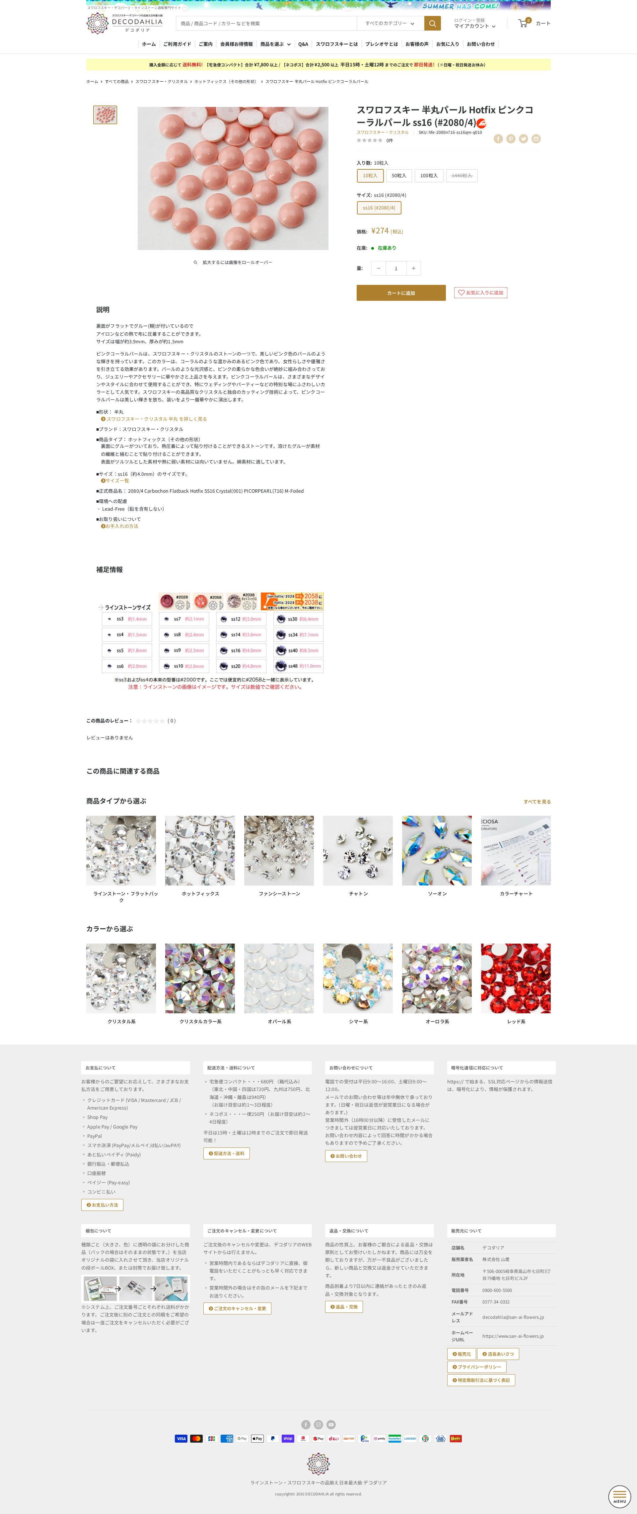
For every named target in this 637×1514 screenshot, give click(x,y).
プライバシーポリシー (479, 1367)
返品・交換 (346, 1307)
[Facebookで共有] (498, 138)
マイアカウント (472, 25)
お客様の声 (417, 44)
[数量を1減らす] (379, 268)
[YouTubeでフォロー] (331, 1424)
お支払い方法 (104, 1205)
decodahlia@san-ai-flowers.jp (513, 1317)
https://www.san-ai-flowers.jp (513, 1336)
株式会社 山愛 (496, 1259)
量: (360, 268)
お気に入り (448, 44)
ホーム (149, 44)
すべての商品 (117, 81)
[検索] (432, 23)
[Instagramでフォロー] (318, 1424)
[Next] (550, 977)
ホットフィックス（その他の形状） (226, 81)
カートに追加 (401, 293)
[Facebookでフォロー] (306, 1424)
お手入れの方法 (122, 526)
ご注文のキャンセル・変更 (239, 1308)
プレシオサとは (381, 44)
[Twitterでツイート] (523, 138)
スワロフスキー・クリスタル (161, 81)
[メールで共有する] (536, 138)
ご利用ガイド (177, 44)
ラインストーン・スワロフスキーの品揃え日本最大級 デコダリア (318, 1482)
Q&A (303, 44)
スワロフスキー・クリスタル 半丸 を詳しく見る (156, 418)
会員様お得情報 (236, 44)
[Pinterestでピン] (511, 138)
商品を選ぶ (272, 44)
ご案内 (206, 44)
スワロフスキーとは (337, 44)
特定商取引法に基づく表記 (483, 1380)
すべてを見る (538, 801)
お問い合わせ (481, 44)
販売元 (464, 1354)
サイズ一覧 (117, 480)
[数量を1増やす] (414, 268)
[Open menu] (620, 1497)
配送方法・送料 (229, 1153)
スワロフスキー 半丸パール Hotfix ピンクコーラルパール (317, 81)
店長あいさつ (500, 1354)
